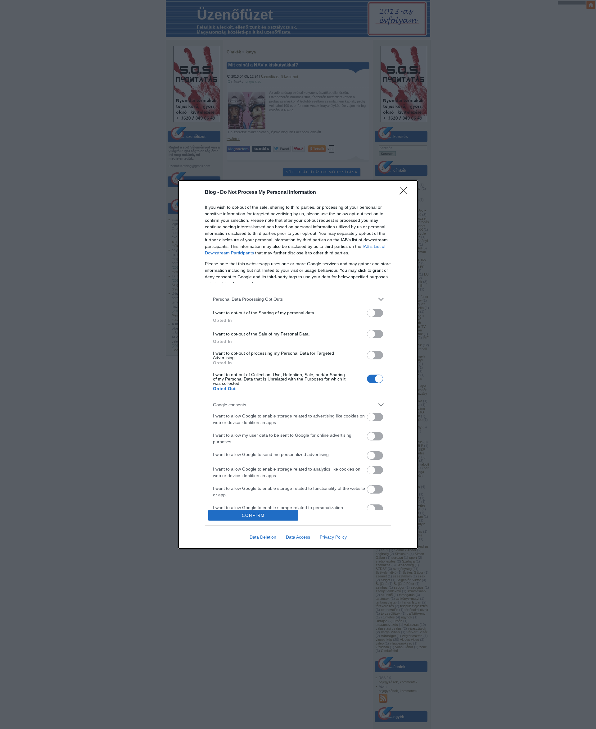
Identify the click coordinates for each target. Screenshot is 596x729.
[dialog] (298, 364)
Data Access (298, 537)
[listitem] (298, 299)
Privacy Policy (333, 537)
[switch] (375, 313)
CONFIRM (253, 515)
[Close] (405, 192)
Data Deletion (263, 537)
